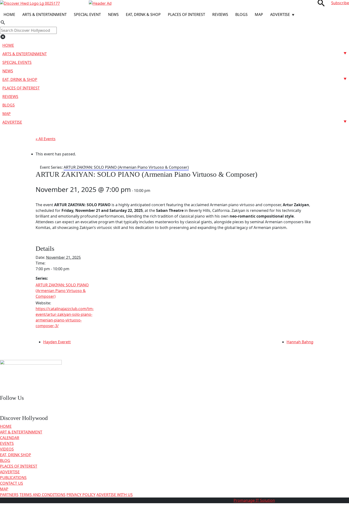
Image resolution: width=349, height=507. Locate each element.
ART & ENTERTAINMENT (21, 432)
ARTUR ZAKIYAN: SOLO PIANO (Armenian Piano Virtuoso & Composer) (62, 290)
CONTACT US (11, 483)
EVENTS (7, 443)
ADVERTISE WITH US (114, 494)
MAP (4, 489)
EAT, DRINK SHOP (15, 454)
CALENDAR (9, 437)
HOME (6, 426)
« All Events (46, 138)
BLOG (5, 460)
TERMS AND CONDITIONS (42, 494)
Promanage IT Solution (254, 500)
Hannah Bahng (300, 341)
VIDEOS (7, 449)
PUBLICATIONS (13, 477)
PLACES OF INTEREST (18, 466)
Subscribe (340, 2)
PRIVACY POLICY (80, 494)
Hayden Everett (57, 341)
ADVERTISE (10, 471)
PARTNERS (9, 494)
